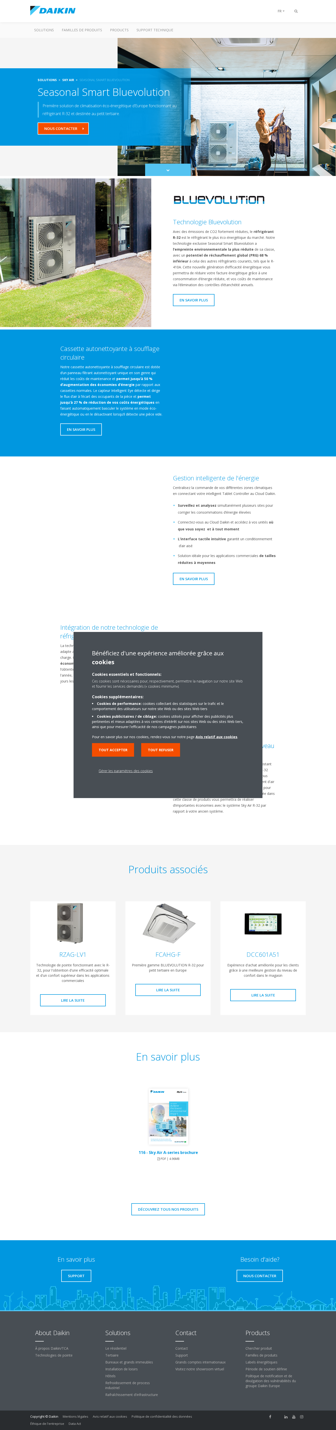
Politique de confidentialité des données (162, 1416)
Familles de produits (82, 30)
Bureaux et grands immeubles (129, 1362)
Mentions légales (75, 1416)
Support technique (155, 30)
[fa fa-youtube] (294, 1417)
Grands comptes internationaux (200, 1362)
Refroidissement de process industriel (127, 1385)
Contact (181, 1348)
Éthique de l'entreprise (47, 1423)
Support (181, 1355)
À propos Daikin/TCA (51, 1348)
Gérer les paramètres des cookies (126, 770)
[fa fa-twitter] (278, 1417)
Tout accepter (113, 750)
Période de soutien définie (266, 1369)
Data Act (75, 1423)
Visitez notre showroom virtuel (199, 1369)
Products (119, 30)
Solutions (44, 30)
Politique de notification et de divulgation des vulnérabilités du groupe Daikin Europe (270, 1381)
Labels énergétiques (261, 1362)
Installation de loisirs (121, 1369)
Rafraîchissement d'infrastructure (131, 1394)
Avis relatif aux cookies (110, 1416)
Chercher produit (258, 1348)
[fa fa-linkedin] (286, 1417)
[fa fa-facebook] (270, 1417)
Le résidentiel (115, 1348)
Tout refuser (160, 750)
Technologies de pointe (54, 1355)
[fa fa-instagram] (302, 1417)
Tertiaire (112, 1355)
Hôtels (110, 1376)
